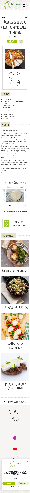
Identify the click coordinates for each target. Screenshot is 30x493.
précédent (4, 17)
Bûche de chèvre (14, 206)
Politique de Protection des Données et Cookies (16, 477)
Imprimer (21, 42)
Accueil (3, 12)
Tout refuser (23, 483)
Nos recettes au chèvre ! (12, 12)
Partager (11, 41)
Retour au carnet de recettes (17, 401)
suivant (27, 17)
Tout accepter (9, 483)
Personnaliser (16, 487)
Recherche (27, 5)
